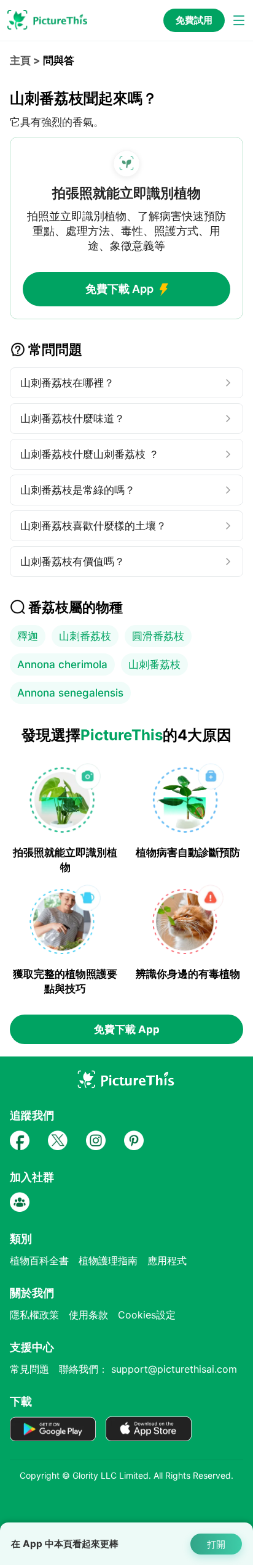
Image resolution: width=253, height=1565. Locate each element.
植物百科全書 (39, 1260)
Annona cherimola (62, 664)
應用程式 (167, 1260)
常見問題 (29, 1369)
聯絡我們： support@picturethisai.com (148, 1369)
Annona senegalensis (70, 693)
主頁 (20, 60)
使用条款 (88, 1315)
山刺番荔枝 (85, 636)
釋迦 (27, 636)
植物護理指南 (108, 1260)
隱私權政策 (34, 1315)
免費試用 (194, 20)
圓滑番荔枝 (158, 636)
